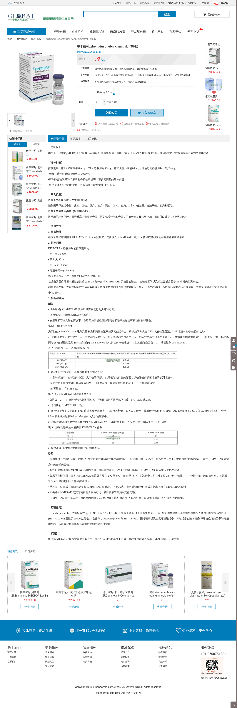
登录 (10, 3)
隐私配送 (125, 656)
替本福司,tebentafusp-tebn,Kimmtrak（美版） (162, 593)
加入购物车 (148, 113)
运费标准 (125, 666)
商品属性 (75, 138)
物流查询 (125, 661)
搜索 (167, 14)
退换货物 (87, 652)
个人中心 (117, 3)
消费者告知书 (176, 3)
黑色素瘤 (36, 39)
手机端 (205, 3)
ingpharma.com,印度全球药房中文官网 (118, 693)
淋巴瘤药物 (138, 31)
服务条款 (162, 666)
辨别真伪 (49, 661)
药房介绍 (11, 652)
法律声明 (162, 656)
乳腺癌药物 (96, 31)
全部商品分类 (26, 31)
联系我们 (11, 661)
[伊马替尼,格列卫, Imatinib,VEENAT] (17, 156)
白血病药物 (117, 31)
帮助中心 (193, 3)
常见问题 (49, 652)
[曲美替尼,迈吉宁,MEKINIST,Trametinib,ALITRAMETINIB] (17, 190)
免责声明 (162, 661)
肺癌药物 (60, 31)
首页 (10, 39)
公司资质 (11, 656)
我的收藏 (159, 3)
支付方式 (49, 666)
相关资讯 (91, 138)
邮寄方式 (125, 652)
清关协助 (87, 661)
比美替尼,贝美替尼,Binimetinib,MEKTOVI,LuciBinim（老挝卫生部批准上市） (31, 595)
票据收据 (87, 656)
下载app (223, 3)
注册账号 (19, 3)
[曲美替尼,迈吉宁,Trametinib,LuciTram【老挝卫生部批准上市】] (17, 173)
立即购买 (111, 113)
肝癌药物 (78, 31)
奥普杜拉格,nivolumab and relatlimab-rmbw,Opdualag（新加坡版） (207, 595)
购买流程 (49, 656)
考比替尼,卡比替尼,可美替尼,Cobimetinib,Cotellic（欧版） (118, 595)
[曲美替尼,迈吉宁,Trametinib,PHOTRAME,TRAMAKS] (17, 223)
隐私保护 (162, 652)
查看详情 (29, 606)
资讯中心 (157, 31)
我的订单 (131, 3)
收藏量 (36, 144)
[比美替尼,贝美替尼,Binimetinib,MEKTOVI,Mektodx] (17, 206)
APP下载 (193, 31)
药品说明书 (57, 138)
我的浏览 (145, 3)
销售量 (17, 144)
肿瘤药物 (22, 39)
